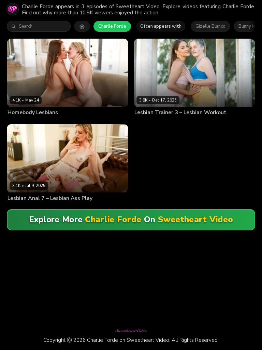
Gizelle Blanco (210, 26)
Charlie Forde (112, 26)
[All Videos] (82, 26)
